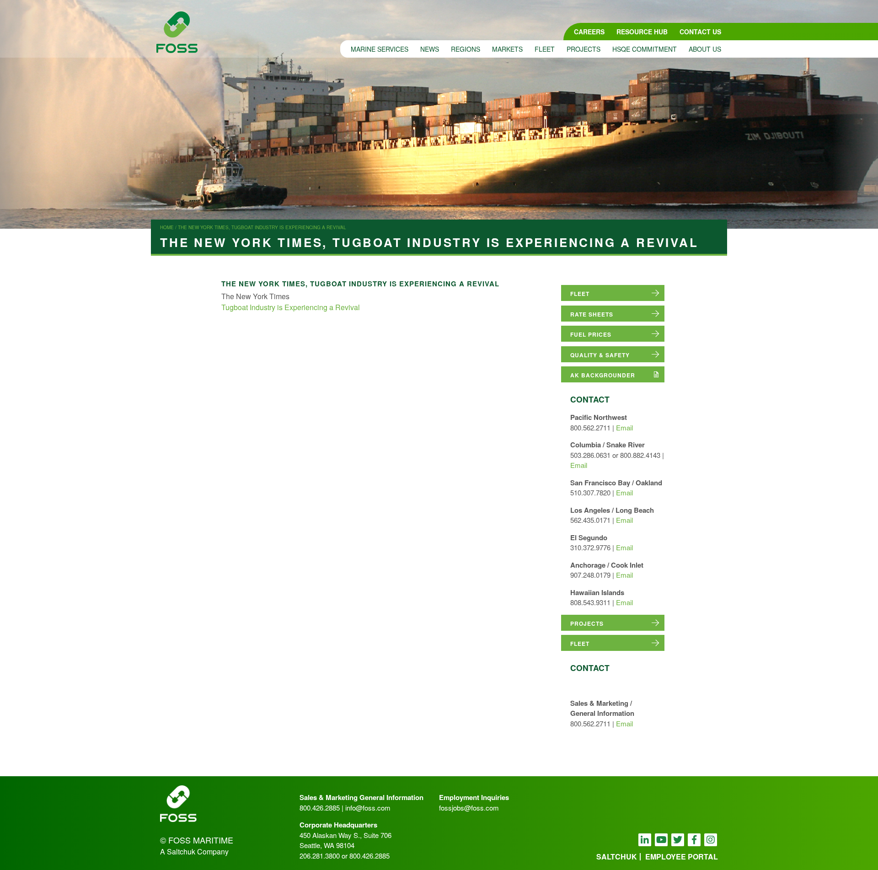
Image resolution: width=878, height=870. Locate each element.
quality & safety (600, 355)
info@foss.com (368, 807)
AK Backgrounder (602, 375)
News (429, 49)
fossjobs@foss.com (469, 807)
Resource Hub (642, 31)
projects (587, 623)
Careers (589, 31)
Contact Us (700, 31)
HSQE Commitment (644, 49)
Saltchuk (616, 856)
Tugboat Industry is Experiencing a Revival (290, 307)
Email (624, 427)
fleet (579, 294)
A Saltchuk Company (194, 851)
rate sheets (591, 314)
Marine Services (379, 49)
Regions (465, 49)
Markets (507, 49)
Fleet (545, 49)
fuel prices (590, 334)
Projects (583, 49)
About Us (705, 49)
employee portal (681, 856)
